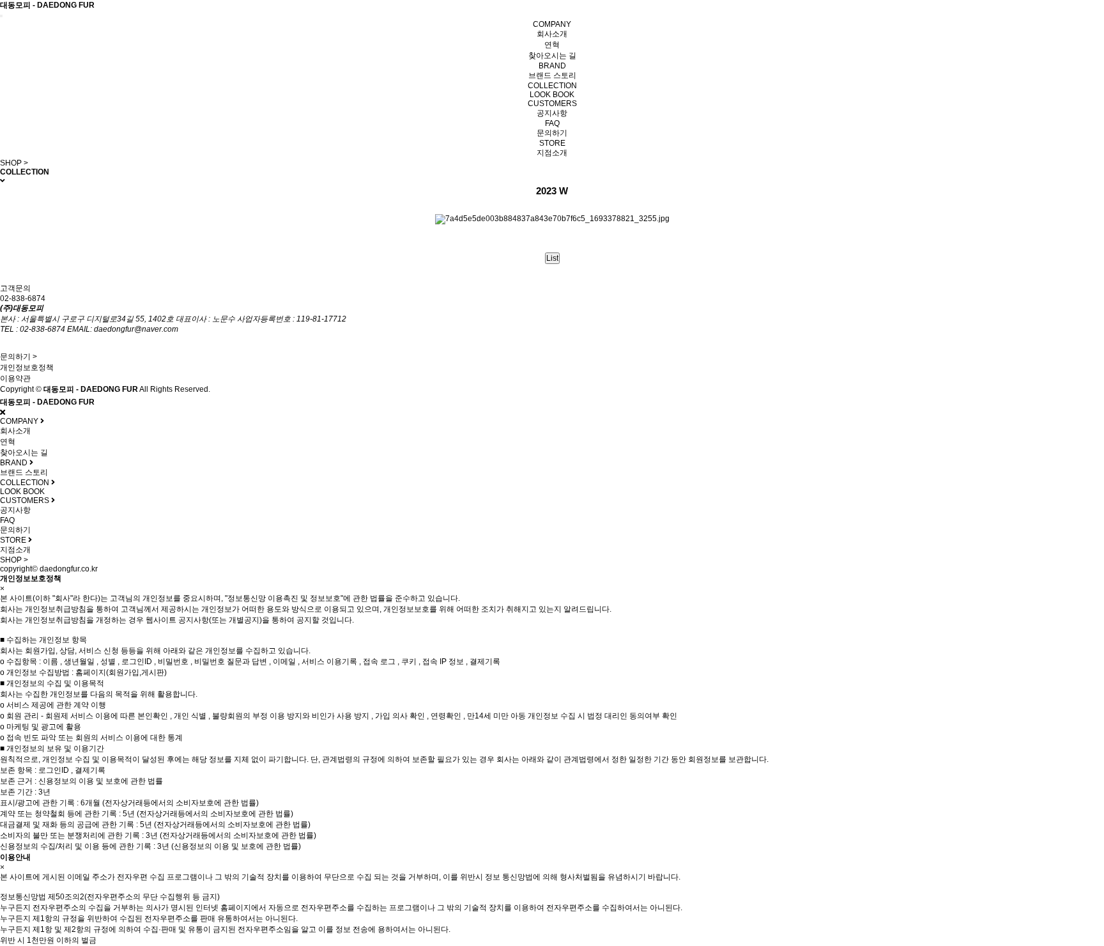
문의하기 (552, 132)
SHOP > (14, 163)
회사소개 (552, 33)
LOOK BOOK (552, 94)
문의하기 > (18, 356)
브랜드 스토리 (552, 75)
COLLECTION (552, 85)
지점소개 (552, 152)
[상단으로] (1078, 920)
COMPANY (552, 24)
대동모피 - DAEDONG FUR (47, 5)
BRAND (552, 65)
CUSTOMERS (552, 103)
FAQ (552, 123)
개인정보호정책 (27, 367)
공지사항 (552, 113)
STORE (552, 143)
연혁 (552, 44)
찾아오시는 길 (552, 55)
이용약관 (15, 378)
